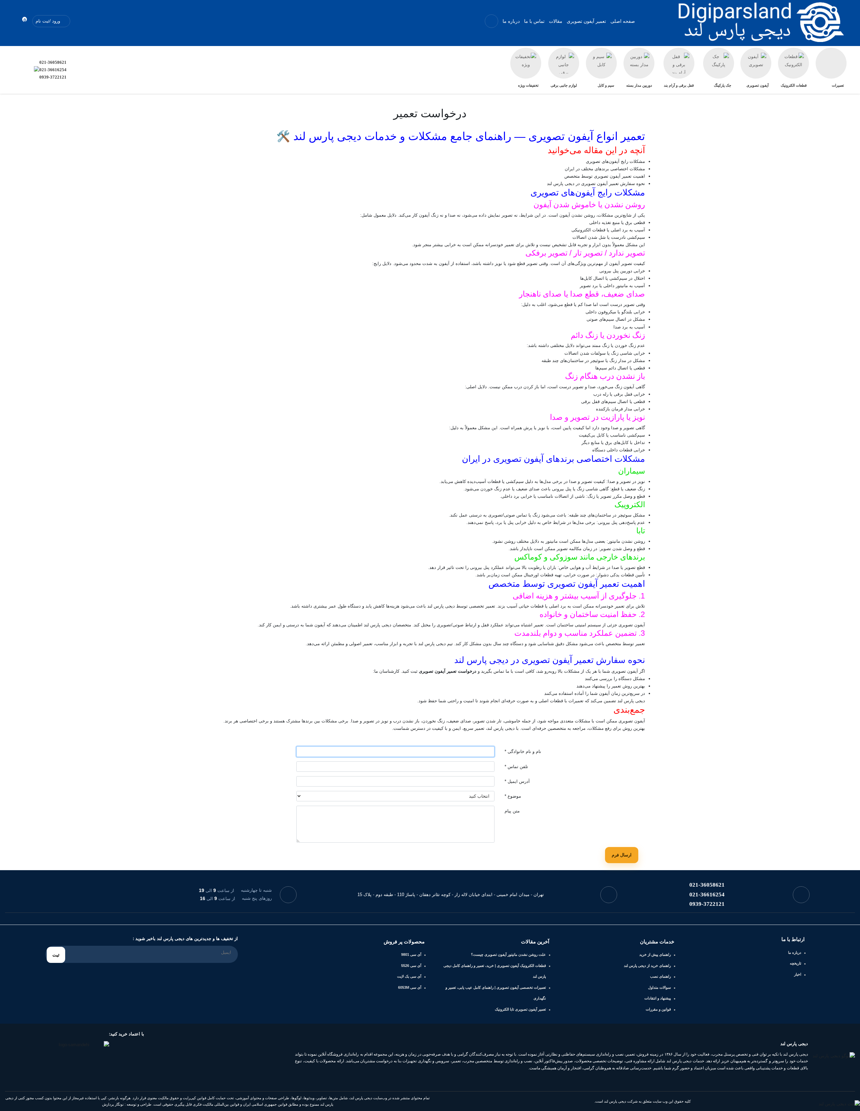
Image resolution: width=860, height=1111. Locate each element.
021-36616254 (53, 69)
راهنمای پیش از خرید (655, 954)
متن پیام (512, 810)
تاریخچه (795, 963)
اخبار (797, 974)
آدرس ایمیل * (517, 781)
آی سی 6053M (409, 987)
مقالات (555, 21)
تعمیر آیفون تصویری (586, 21)
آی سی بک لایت (409, 976)
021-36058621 (53, 62)
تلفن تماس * (516, 766)
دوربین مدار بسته (639, 85)
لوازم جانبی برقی (564, 85)
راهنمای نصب (660, 976)
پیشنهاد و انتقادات (657, 998)
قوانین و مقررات (658, 1009)
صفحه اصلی (622, 21)
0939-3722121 (53, 77)
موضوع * (513, 796)
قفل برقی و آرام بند (679, 85)
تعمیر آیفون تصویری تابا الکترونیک (520, 1009)
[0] (18, 21)
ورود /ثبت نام (48, 21)
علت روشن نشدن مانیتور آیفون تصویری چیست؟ (508, 954)
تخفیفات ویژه (528, 85)
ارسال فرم (622, 854)
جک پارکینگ (722, 85)
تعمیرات (838, 85)
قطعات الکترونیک (794, 85)
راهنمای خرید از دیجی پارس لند (647, 966)
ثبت (55, 955)
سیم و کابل (606, 85)
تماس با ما (534, 21)
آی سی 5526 (411, 966)
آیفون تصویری (757, 85)
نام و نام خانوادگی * (523, 751)
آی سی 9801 (411, 954)
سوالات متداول (659, 987)
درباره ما (511, 21)
